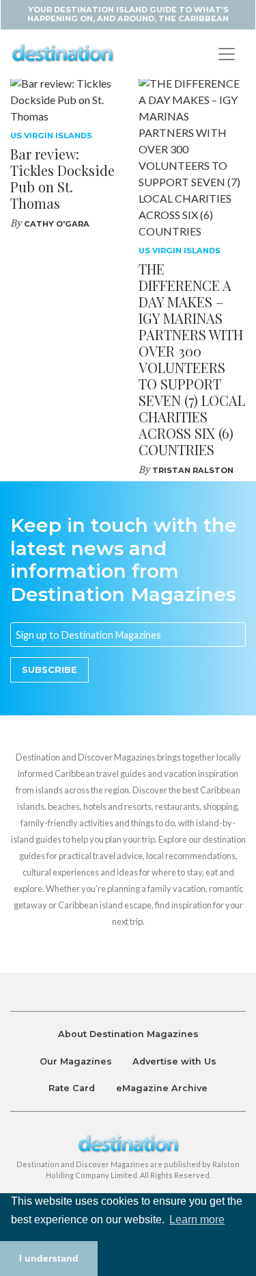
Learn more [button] (197, 1219)
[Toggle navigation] (226, 54)
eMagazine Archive (162, 1088)
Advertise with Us (174, 1061)
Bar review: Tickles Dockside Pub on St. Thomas (62, 178)
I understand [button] (49, 1258)
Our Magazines (76, 1061)
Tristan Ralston (192, 470)
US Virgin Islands (51, 135)
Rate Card (71, 1088)
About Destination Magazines (128, 1034)
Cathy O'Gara (56, 224)
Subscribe (49, 670)
